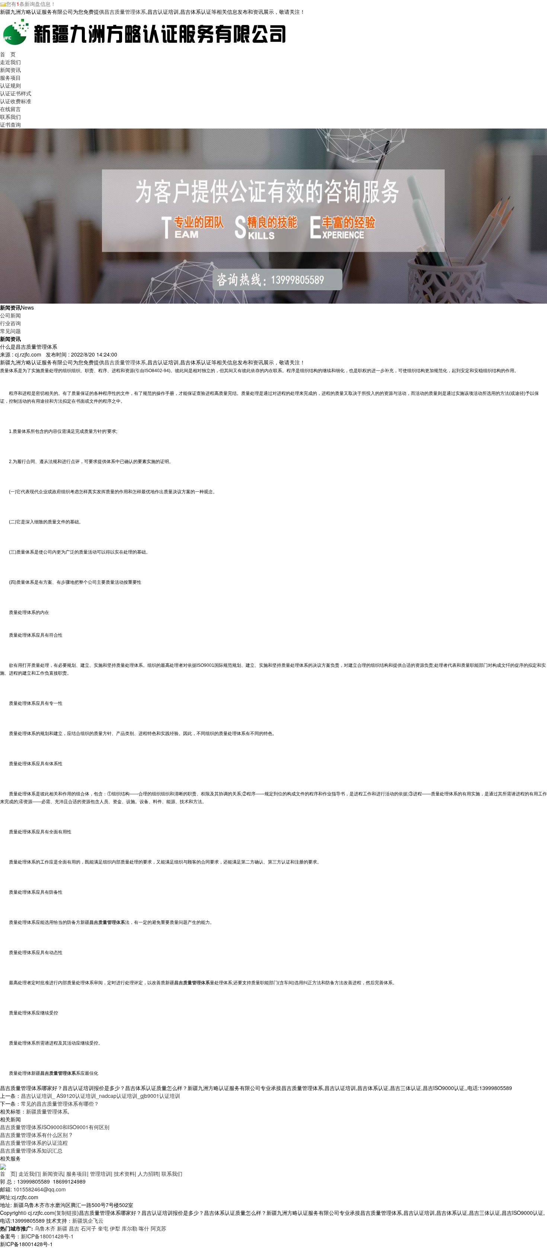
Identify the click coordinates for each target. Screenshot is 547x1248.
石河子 (88, 1228)
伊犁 (115, 1228)
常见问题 (10, 331)
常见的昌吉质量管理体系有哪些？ (60, 1103)
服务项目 (10, 77)
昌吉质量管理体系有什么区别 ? (36, 1134)
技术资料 (124, 1173)
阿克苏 (158, 1228)
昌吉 (74, 1228)
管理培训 (100, 1173)
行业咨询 (10, 323)
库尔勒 (129, 1228)
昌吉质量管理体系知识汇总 (31, 1150)
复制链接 (66, 1212)
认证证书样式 (15, 93)
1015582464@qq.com (39, 1189)
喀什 (144, 1228)
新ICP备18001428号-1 (47, 1236)
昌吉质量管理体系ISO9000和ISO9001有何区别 (54, 1127)
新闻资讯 (10, 69)
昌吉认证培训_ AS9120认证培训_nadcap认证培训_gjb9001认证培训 (100, 1095)
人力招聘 (148, 1173)
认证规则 (10, 85)
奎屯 (103, 1228)
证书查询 (10, 124)
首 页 (8, 54)
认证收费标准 (15, 101)
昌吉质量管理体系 (125, 11)
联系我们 (10, 116)
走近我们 (10, 62)
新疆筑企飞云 (87, 1220)
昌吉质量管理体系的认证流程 (34, 1142)
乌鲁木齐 (45, 1228)
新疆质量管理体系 (47, 1111)
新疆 (62, 1228)
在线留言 (10, 109)
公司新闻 (10, 315)
